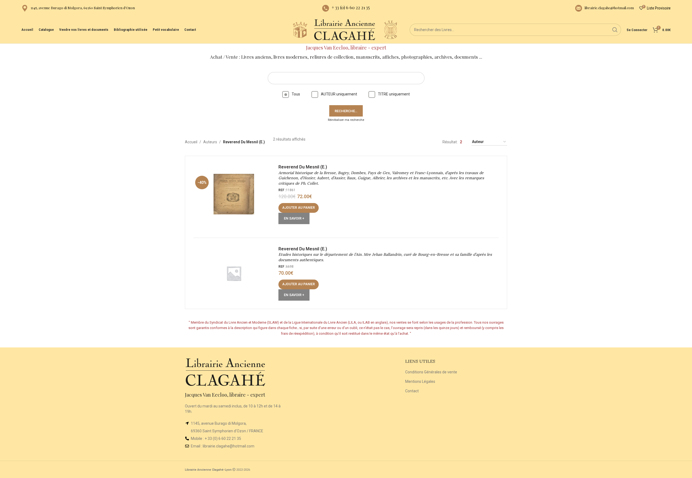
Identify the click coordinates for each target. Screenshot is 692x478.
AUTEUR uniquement (339, 94)
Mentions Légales (420, 381)
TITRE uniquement (394, 94)
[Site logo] (300, 29)
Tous (296, 94)
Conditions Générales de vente (431, 372)
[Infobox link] (78, 8)
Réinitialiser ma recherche (346, 120)
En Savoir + (294, 218)
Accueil (191, 142)
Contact (412, 391)
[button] (298, 208)
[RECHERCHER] (615, 30)
